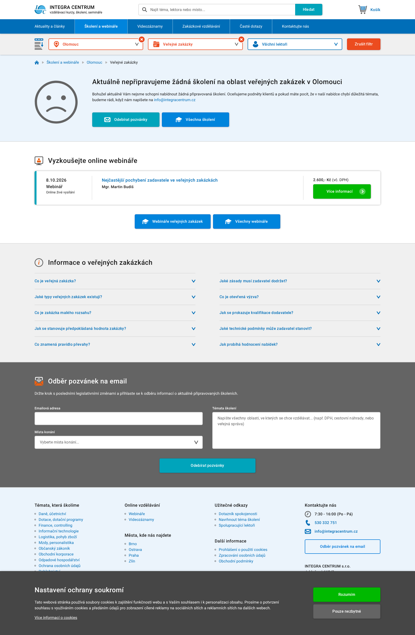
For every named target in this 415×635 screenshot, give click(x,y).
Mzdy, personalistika (56, 542)
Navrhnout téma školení (239, 519)
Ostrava (135, 549)
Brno (133, 544)
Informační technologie (59, 531)
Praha (134, 555)
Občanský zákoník (54, 548)
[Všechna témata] (241, 39)
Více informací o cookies (56, 617)
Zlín (132, 561)
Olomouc (94, 62)
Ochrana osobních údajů (59, 565)
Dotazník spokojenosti (238, 514)
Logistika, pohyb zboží (58, 537)
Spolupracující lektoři (237, 525)
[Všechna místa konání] (142, 39)
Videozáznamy (141, 519)
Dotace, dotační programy (61, 519)
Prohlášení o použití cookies (243, 549)
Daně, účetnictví (52, 514)
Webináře (137, 514)
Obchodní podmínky (236, 561)
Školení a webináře (63, 62)
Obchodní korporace (56, 554)
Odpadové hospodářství (59, 560)
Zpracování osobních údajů (242, 555)
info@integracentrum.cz (174, 100)
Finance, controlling (55, 525)
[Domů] (37, 62)
